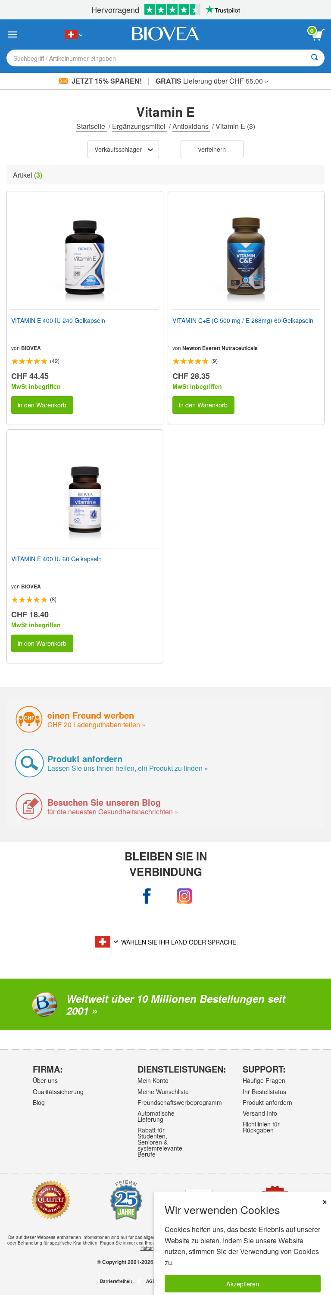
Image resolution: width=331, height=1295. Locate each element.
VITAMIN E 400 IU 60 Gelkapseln (56, 559)
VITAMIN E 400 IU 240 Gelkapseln (58, 320)
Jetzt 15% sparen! (107, 81)
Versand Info (260, 1113)
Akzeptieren (242, 1283)
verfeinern (212, 148)
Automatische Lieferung (156, 1116)
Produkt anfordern (267, 1102)
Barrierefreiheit (116, 1281)
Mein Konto (153, 1080)
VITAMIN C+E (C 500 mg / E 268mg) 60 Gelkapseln (242, 320)
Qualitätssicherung (58, 1091)
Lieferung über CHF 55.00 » (212, 81)
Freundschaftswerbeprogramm (163, 1102)
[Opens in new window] (147, 896)
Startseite (91, 126)
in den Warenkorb (42, 404)
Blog (39, 1102)
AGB (151, 1281)
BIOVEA (31, 348)
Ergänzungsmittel (139, 126)
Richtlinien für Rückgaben (261, 1127)
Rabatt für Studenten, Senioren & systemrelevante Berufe (159, 1142)
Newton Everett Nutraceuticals (220, 348)
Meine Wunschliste (163, 1091)
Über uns (45, 1080)
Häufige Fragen (264, 1080)
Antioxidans (191, 126)
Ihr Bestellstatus (264, 1091)
